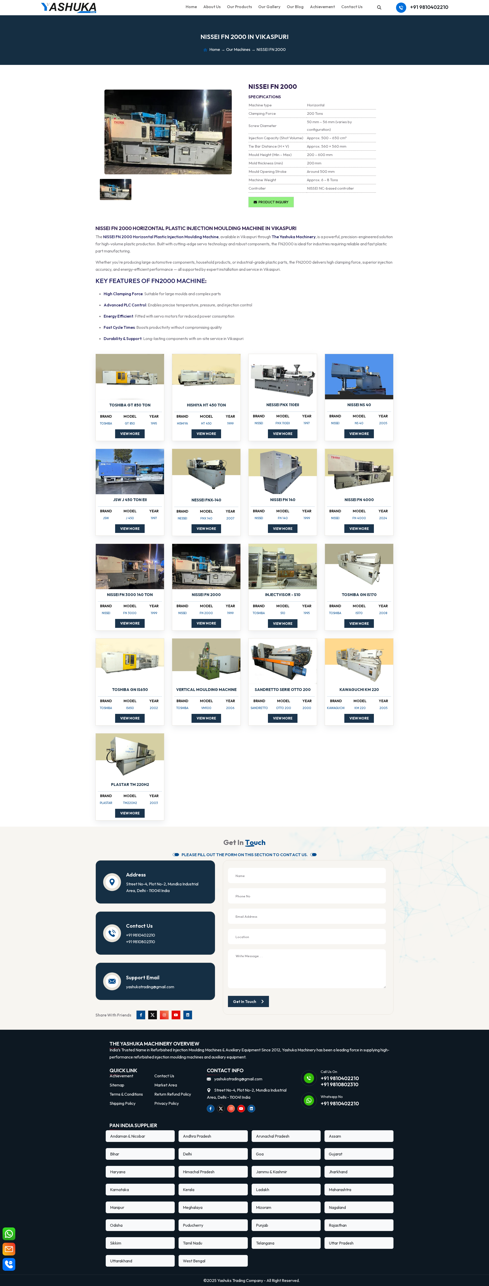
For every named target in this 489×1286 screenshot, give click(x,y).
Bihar (114, 1153)
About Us (212, 6)
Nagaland (337, 1207)
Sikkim (115, 1243)
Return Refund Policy (172, 1094)
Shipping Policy (122, 1103)
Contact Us (351, 6)
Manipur (117, 1207)
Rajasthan (338, 1225)
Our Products (239, 6)
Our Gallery (269, 6)
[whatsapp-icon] (9, 1233)
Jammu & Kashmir (271, 1171)
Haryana (117, 1171)
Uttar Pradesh (341, 1243)
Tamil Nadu (192, 1243)
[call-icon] (9, 1264)
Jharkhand (338, 1171)
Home (191, 6)
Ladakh (262, 1189)
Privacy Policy (166, 1103)
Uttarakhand (121, 1260)
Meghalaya (192, 1207)
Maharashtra (340, 1189)
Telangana (265, 1243)
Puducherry (193, 1225)
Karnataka (119, 1189)
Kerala (188, 1189)
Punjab (262, 1225)
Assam (335, 1136)
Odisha (116, 1225)
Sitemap (117, 1084)
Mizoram (263, 1207)
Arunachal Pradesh (272, 1136)
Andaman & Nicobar (127, 1136)
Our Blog (295, 6)
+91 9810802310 (140, 941)
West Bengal (194, 1260)
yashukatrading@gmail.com (150, 986)
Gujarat (335, 1153)
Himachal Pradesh (198, 1171)
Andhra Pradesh (197, 1136)
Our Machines (238, 49)
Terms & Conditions (126, 1094)
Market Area (165, 1084)
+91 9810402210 (429, 7)
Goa (260, 1153)
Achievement (322, 6)
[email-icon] (9, 1249)
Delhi (187, 1153)
